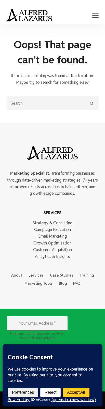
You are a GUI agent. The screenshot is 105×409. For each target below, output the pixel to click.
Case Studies (61, 275)
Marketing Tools (38, 283)
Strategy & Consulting (52, 223)
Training (87, 275)
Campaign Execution (52, 229)
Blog (63, 283)
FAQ (76, 283)
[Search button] (91, 103)
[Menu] (95, 15)
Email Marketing (52, 236)
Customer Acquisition (52, 249)
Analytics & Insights (52, 256)
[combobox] (46, 103)
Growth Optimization (52, 243)
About (16, 275)
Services (36, 275)
